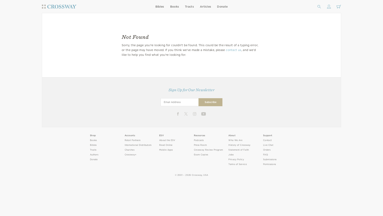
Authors (94, 154)
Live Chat (268, 145)
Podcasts (199, 140)
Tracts (189, 6)
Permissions (269, 164)
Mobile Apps (166, 150)
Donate (222, 6)
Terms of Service (237, 164)
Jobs (231, 154)
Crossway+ (131, 154)
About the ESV (167, 140)
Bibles (159, 6)
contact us (233, 50)
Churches (129, 150)
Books (174, 6)
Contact (267, 140)
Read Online (166, 145)
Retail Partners (133, 140)
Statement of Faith (238, 150)
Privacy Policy (236, 159)
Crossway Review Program (208, 150)
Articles (205, 6)
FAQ (265, 154)
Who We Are (235, 140)
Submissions (269, 159)
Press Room (200, 145)
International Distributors (138, 145)
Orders (266, 150)
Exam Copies (201, 154)
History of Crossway (239, 145)
